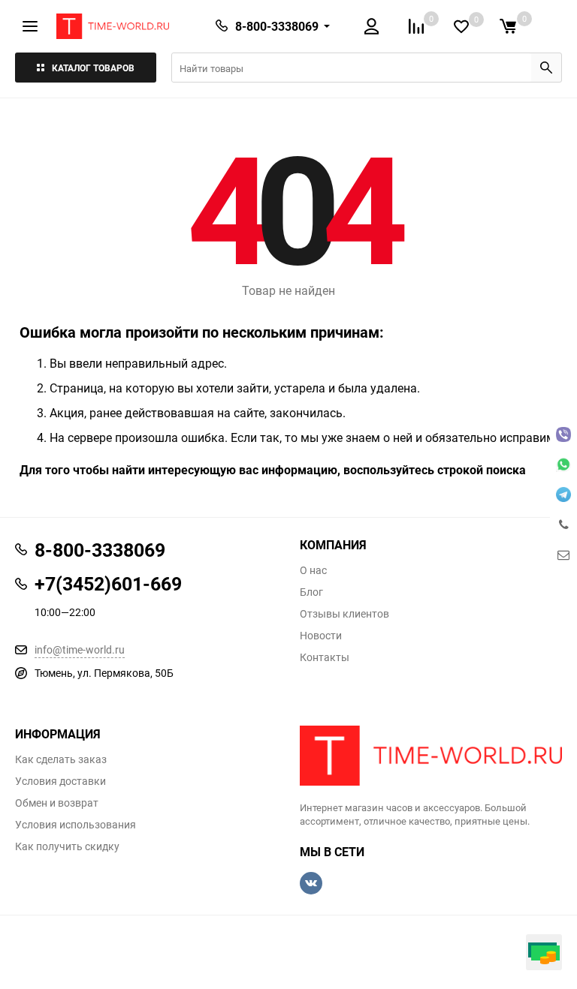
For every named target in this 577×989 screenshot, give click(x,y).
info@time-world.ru (80, 649)
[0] (508, 26)
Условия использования (75, 824)
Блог (311, 592)
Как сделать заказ (61, 759)
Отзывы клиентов (344, 614)
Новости (321, 635)
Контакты (324, 657)
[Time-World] (431, 756)
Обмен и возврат (56, 803)
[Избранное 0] (461, 27)
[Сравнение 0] (416, 26)
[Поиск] (546, 67)
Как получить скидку (67, 846)
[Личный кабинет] (371, 26)
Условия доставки (60, 781)
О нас (313, 570)
